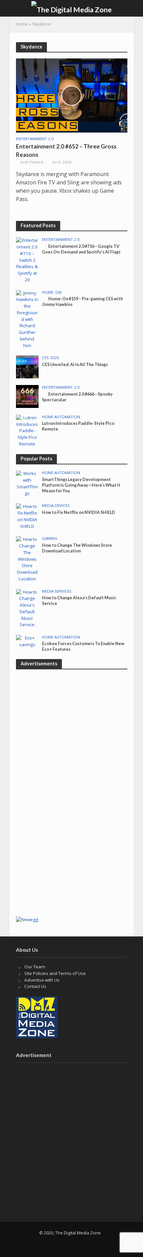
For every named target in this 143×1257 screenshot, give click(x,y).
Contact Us (35, 986)
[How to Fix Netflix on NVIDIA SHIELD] (27, 516)
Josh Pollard (32, 161)
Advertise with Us (42, 980)
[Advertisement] (71, 838)
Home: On (52, 292)
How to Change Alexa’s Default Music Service (79, 600)
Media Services (57, 591)
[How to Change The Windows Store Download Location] (27, 559)
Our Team (34, 967)
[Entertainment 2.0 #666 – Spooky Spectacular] (27, 396)
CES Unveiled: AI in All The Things (75, 364)
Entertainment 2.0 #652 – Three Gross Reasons (66, 150)
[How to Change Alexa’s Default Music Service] (27, 608)
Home (22, 24)
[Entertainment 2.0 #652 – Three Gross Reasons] (71, 95)
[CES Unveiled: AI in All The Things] (27, 366)
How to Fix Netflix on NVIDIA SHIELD (78, 512)
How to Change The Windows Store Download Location (77, 548)
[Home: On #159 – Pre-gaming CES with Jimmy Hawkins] (27, 319)
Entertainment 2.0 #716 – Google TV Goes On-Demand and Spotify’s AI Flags (81, 249)
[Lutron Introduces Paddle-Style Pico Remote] (27, 431)
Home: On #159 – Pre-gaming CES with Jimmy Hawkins (82, 301)
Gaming (50, 538)
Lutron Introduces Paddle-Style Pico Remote (78, 426)
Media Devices (56, 505)
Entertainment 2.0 (35, 139)
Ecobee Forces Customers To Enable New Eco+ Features (83, 646)
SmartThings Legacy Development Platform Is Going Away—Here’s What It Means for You (81, 485)
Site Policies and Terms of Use (55, 973)
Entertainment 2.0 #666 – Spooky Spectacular (77, 397)
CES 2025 (50, 357)
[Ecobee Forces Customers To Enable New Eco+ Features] (27, 641)
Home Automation (61, 417)
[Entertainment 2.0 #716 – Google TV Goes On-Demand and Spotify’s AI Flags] (27, 260)
